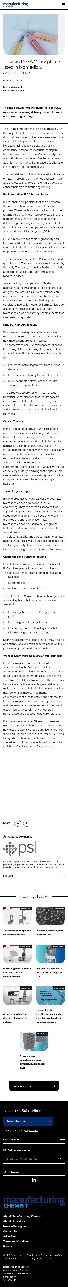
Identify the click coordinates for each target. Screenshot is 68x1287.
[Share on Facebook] (26, 823)
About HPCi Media (14, 1221)
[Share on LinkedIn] (17, 823)
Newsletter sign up (15, 1226)
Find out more (11, 1139)
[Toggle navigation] (63, 4)
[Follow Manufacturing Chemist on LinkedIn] (34, 1181)
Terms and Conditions (17, 1241)
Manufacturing (25, 908)
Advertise (9, 1236)
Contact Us (10, 1231)
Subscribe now (22, 1086)
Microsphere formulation (26, 738)
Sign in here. (31, 1130)
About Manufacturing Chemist (22, 1216)
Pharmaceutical (25, 946)
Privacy (8, 1246)
